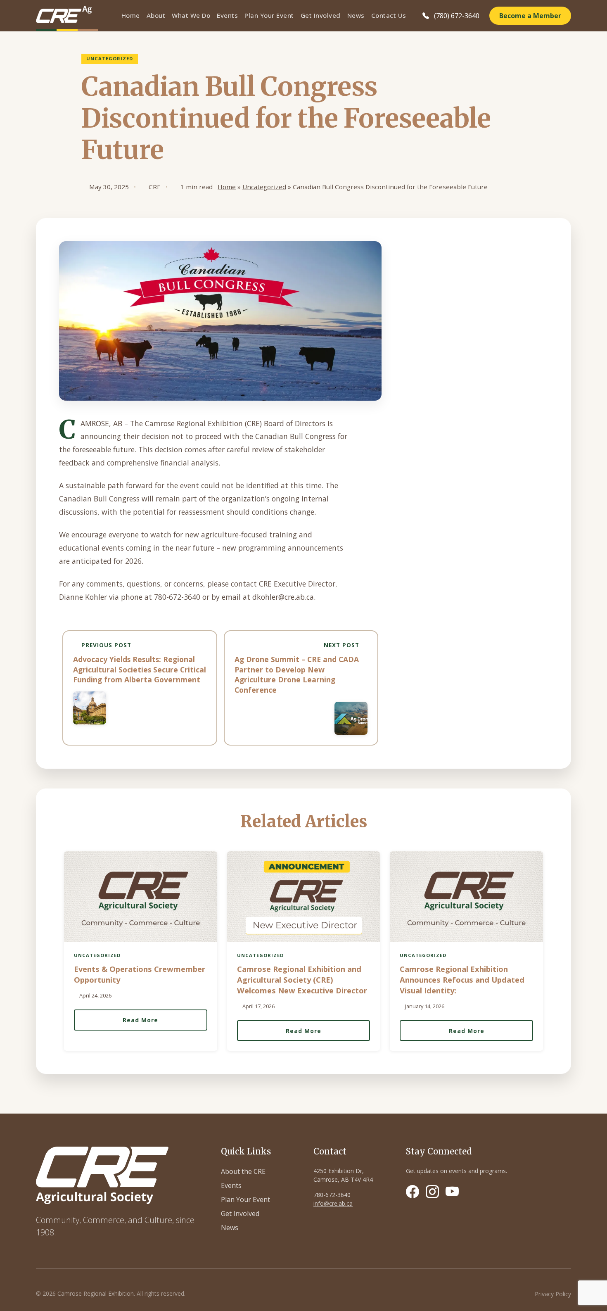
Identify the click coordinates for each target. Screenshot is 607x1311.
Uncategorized (264, 187)
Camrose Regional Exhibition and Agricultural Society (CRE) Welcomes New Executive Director (302, 979)
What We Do (191, 15)
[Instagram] (432, 1192)
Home (130, 15)
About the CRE (243, 1171)
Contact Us (388, 15)
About (156, 15)
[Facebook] (412, 1192)
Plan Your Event (269, 15)
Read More (140, 1020)
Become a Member (530, 15)
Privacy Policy (553, 1294)
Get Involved (321, 15)
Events (227, 15)
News (356, 15)
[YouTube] (452, 1192)
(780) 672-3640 (456, 15)
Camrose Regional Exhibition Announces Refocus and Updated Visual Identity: (462, 979)
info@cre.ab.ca (333, 1203)
